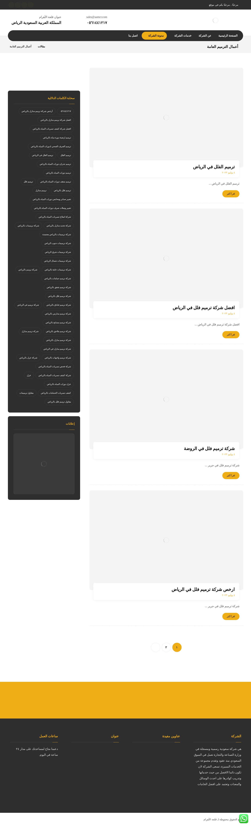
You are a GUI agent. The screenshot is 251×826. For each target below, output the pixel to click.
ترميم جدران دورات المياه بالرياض (55, 164)
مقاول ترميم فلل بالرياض (59, 401)
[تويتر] (24, 5)
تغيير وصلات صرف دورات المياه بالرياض (52, 208)
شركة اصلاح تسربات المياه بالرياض (55, 217)
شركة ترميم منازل (30, 331)
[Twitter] (230, 796)
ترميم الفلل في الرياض (42, 155)
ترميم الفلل (65, 155)
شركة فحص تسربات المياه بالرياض (54, 366)
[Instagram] (215, 796)
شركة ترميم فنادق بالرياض (58, 305)
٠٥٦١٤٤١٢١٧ (65, 111)
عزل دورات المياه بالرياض (59, 384)
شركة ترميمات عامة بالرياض (58, 269)
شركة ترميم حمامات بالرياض (57, 278)
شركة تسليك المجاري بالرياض (157, 760)
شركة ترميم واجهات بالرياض (58, 357)
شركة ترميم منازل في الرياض (57, 349)
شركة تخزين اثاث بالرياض (160, 784)
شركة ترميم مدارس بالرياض (58, 313)
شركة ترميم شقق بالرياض (59, 287)
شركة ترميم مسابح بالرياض (58, 322)
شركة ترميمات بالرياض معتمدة (56, 234)
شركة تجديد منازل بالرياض (58, 225)
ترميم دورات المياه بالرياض (58, 173)
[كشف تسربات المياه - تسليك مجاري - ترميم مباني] (215, 20)
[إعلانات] (43, 463)
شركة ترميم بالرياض (27, 269)
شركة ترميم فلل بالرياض (59, 296)
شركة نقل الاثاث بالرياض (161, 778)
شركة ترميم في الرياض (28, 305)
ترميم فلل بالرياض (62, 190)
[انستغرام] (18, 5)
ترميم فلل (28, 181)
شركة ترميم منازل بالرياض (58, 340)
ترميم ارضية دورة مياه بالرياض (57, 137)
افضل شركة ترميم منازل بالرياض (55, 120)
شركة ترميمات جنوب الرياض (57, 243)
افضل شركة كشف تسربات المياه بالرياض (52, 128)
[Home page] (53, 46)
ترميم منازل (40, 190)
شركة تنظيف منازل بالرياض (159, 772)
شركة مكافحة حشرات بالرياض (157, 790)
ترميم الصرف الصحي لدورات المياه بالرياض (51, 146)
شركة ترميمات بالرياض (28, 225)
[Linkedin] (223, 796)
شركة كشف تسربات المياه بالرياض (54, 375)
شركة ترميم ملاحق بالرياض (58, 331)
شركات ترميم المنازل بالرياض (157, 748)
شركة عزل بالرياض (28, 357)
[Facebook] (237, 796)
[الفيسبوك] (31, 5)
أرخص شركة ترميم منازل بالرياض (37, 111)
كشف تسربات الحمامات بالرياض (56, 393)
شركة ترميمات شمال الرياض (57, 261)
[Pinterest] (208, 796)
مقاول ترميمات (26, 393)
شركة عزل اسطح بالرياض (160, 754)
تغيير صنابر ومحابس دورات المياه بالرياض (52, 199)
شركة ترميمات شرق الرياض (58, 252)
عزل (29, 375)
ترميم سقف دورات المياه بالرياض (55, 181)
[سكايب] (11, 5)
